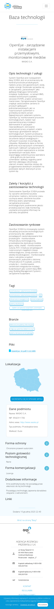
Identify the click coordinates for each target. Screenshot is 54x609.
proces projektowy (37, 299)
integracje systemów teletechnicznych (22, 329)
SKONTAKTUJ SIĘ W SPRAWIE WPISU (27, 399)
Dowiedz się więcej (27, 604)
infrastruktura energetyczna (19, 299)
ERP (40, 295)
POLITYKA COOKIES (27, 594)
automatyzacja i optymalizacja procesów (23, 291)
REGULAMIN (27, 590)
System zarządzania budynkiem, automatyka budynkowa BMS (27, 308)
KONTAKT (27, 586)
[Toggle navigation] (46, 6)
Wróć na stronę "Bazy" (27, 520)
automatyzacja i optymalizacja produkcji (23, 295)
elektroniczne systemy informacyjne (21, 325)
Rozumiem (43, 604)
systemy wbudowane (16, 304)
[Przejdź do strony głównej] (14, 6)
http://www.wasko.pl (29, 422)
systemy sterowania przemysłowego (21, 333)
